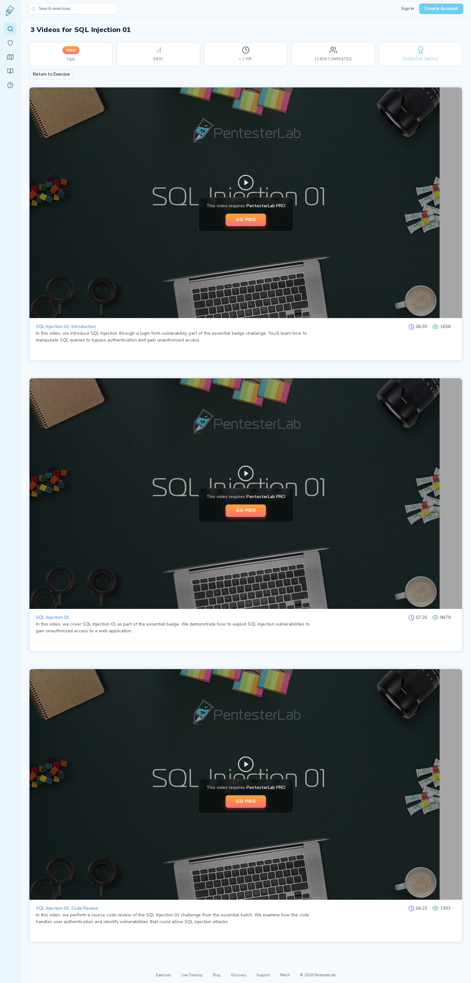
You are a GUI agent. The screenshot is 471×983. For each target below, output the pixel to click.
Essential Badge (420, 58)
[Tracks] (10, 57)
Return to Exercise (51, 74)
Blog (216, 975)
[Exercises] (10, 28)
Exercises (163, 975)
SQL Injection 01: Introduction (66, 327)
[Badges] (10, 43)
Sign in (407, 9)
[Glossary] (10, 85)
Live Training (191, 975)
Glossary (238, 975)
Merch (285, 975)
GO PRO (246, 219)
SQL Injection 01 (52, 617)
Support (263, 975)
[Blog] (10, 71)
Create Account (441, 9)
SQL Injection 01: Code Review (67, 908)
